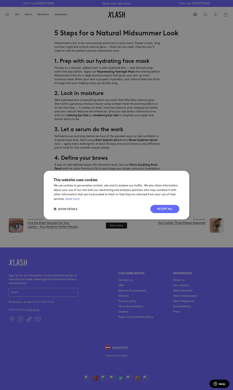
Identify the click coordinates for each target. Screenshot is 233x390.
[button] (65, 209)
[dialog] (116, 195)
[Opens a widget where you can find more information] (219, 384)
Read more (73, 199)
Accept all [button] (164, 208)
